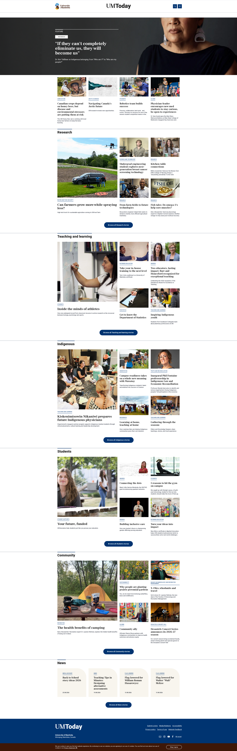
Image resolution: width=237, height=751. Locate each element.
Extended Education (126, 263)
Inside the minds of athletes (78, 309)
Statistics (123, 310)
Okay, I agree (174, 747)
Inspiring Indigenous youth (162, 316)
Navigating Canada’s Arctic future (100, 105)
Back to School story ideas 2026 (72, 679)
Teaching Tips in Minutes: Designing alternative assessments (103, 683)
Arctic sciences (94, 99)
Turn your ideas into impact (162, 526)
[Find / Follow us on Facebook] (173, 736)
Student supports (63, 519)
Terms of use (162, 729)
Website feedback (175, 729)
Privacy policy (150, 729)
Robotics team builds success (131, 105)
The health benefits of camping (81, 628)
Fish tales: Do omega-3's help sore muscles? (164, 206)
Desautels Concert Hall (158, 624)
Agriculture (61, 99)
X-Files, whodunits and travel (163, 590)
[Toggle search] (175, 6)
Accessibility (177, 726)
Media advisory (67, 673)
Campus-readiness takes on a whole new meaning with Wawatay (133, 378)
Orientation (123, 371)
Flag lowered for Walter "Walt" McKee (165, 680)
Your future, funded (72, 524)
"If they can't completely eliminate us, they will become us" (80, 48)
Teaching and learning (158, 310)
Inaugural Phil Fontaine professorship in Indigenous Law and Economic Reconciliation (164, 380)
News (95, 673)
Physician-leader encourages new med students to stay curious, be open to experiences (164, 108)
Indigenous (61, 37)
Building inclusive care (132, 524)
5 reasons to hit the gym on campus (164, 485)
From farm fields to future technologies (134, 206)
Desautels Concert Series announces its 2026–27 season (164, 632)
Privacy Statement (70, 748)
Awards (153, 263)
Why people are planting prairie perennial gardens (134, 588)
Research (154, 159)
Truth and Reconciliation (159, 371)
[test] (160, 736)
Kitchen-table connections (158, 165)
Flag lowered (129, 673)
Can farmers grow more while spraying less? (87, 206)
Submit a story (152, 726)
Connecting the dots (131, 483)
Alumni (153, 99)
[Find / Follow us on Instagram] (164, 736)
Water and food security (65, 200)
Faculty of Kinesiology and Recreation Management (163, 583)
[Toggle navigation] (180, 6)
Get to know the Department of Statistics (133, 316)
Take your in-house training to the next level (133, 270)
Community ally (128, 629)
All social (178, 736)
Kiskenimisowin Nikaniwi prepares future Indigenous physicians (84, 418)
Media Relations (165, 726)
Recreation (61, 623)
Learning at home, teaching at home (130, 424)
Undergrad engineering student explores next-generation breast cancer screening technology (133, 168)
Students (123, 99)
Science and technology (127, 159)
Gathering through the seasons (163, 424)
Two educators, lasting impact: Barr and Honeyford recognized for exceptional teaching (165, 272)
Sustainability (124, 582)
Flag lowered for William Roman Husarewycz (134, 680)
